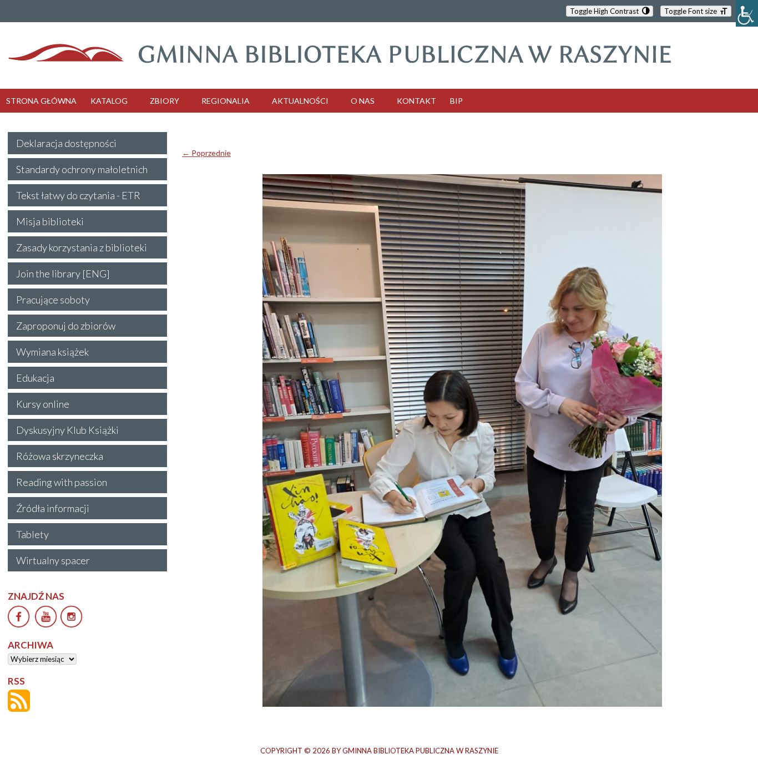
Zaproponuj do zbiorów (65, 326)
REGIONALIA (225, 100)
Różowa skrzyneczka (59, 456)
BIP (456, 100)
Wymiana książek (52, 352)
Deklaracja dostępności (66, 143)
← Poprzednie (206, 153)
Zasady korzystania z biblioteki (81, 247)
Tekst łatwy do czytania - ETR (78, 195)
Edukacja (35, 378)
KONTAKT (416, 100)
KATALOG (109, 100)
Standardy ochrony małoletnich (82, 169)
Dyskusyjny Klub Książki (67, 430)
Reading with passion (61, 482)
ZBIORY (164, 100)
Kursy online (42, 404)
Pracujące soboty (53, 299)
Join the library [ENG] (63, 273)
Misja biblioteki (50, 221)
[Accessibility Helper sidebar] (747, 13)
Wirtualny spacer (53, 560)
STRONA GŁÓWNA (41, 100)
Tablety (32, 534)
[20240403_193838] (462, 440)
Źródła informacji (52, 508)
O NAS (363, 100)
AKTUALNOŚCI (300, 100)
